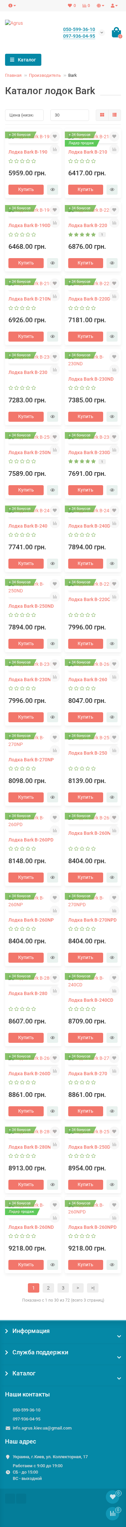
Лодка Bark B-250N (29, 452)
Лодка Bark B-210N (29, 299)
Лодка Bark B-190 (27, 152)
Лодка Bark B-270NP (31, 759)
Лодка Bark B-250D (89, 1147)
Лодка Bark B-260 (87, 679)
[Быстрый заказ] (52, 190)
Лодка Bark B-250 (87, 753)
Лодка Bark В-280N (29, 1147)
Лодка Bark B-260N (89, 833)
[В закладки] (55, 137)
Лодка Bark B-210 (87, 152)
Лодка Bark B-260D (29, 1073)
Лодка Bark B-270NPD (92, 920)
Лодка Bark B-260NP (31, 920)
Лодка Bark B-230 (27, 372)
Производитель (45, 75)
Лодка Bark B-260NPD (92, 1227)
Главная (13, 75)
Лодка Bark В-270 (87, 1073)
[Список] (114, 115)
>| (92, 1288)
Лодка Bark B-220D (89, 299)
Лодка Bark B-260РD (30, 839)
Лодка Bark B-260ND (31, 1227)
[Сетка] (102, 115)
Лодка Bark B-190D (29, 225)
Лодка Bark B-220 (87, 225)
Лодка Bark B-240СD (90, 1000)
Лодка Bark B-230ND (91, 379)
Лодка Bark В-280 (27, 993)
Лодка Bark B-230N (29, 679)
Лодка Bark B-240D (89, 526)
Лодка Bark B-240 (27, 526)
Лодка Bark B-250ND (31, 606)
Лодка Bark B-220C (89, 599)
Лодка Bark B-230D (89, 452)
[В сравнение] (55, 149)
